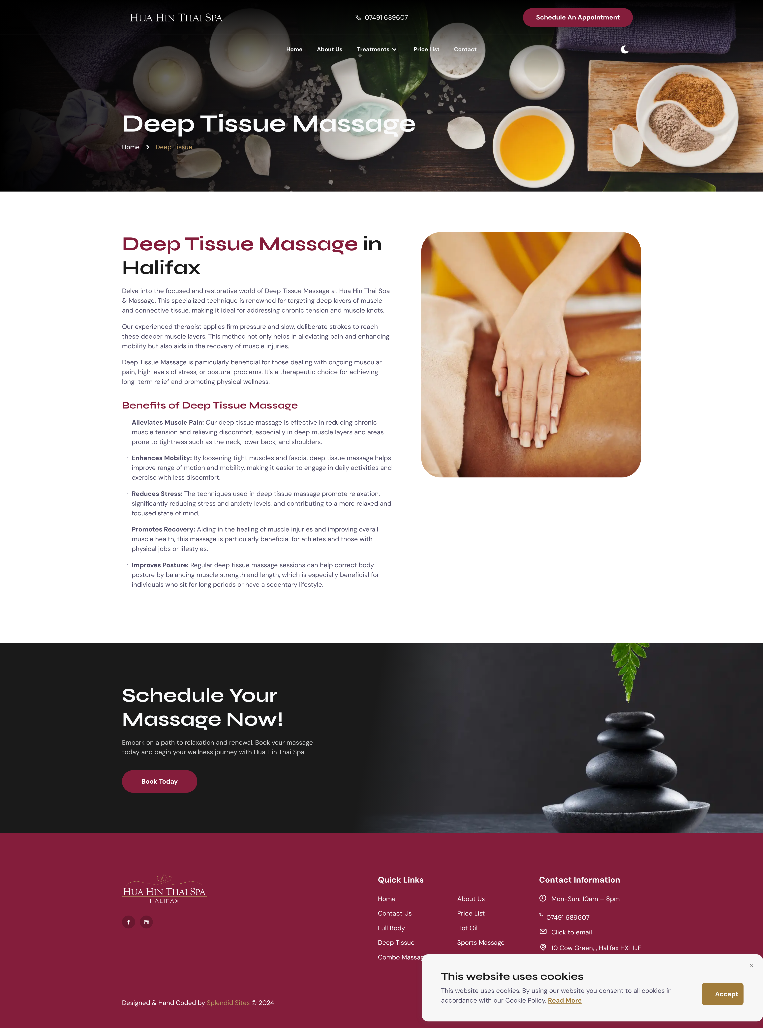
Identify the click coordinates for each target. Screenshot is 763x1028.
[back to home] (176, 17)
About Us (329, 49)
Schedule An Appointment (578, 17)
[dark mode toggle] (624, 49)
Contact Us (395, 913)
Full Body (391, 928)
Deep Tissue (174, 147)
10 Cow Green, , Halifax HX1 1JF (596, 948)
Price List (427, 49)
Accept (726, 994)
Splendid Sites (228, 1003)
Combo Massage (403, 957)
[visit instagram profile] (146, 922)
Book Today (159, 781)
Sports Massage (481, 942)
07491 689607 (386, 17)
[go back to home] (164, 890)
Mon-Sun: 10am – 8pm (585, 899)
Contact (465, 49)
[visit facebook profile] (128, 922)
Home (294, 49)
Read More (565, 1000)
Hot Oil (467, 928)
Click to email (571, 932)
